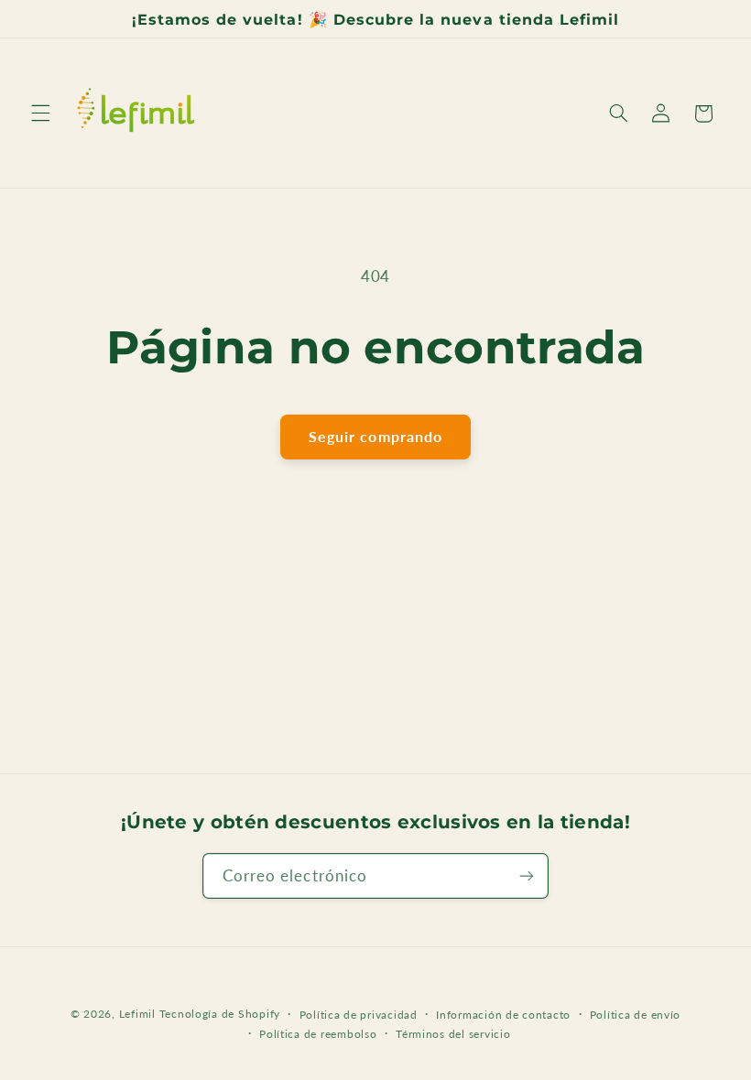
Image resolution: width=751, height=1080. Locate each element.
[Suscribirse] (527, 875)
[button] (40, 113)
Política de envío (635, 1015)
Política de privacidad (358, 1015)
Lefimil (137, 1014)
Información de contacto (503, 1015)
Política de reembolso (317, 1034)
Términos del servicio (453, 1034)
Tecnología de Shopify (219, 1014)
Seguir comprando (375, 436)
